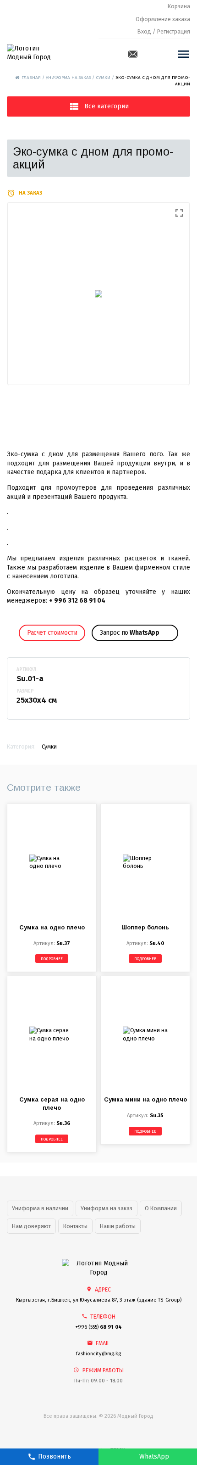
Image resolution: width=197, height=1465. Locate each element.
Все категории (106, 106)
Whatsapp (148, 54)
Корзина (179, 6)
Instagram (162, 54)
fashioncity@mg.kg (98, 1354)
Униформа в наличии (40, 1208)
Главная (31, 77)
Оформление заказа (163, 19)
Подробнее (52, 958)
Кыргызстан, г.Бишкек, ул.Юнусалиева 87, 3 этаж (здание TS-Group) (98, 1300)
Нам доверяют (31, 1226)
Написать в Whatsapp (147, 1456)
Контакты (75, 1226)
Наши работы (118, 1226)
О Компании (161, 1208)
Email (132, 54)
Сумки (103, 77)
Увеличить (98, 294)
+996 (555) (99, 1327)
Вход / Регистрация (163, 31)
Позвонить (54, 1456)
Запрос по (129, 633)
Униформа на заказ (68, 77)
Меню (183, 54)
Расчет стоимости (52, 633)
